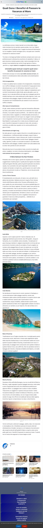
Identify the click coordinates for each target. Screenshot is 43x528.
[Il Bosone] (21, 2)
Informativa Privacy (22, 516)
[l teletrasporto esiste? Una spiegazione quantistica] (21, 470)
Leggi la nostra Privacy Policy (21, 524)
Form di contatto (21, 507)
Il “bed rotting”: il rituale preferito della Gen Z (33, 464)
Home (8, 4)
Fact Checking (21, 502)
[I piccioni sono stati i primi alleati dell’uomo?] (8, 470)
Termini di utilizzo (21, 518)
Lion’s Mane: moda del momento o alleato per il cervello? (33, 476)
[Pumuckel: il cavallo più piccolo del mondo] (21, 459)
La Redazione (21, 500)
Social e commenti (21, 509)
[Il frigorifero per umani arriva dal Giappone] (8, 459)
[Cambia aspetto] (1, 2)
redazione (11, 17)
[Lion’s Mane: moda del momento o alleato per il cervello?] (34, 470)
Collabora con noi (21, 511)
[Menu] (41, 2)
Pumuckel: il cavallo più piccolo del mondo (20, 464)
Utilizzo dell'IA (21, 520)
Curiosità (12, 4)
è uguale (18, 526)
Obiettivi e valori (21, 498)
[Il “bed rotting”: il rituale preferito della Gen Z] (34, 459)
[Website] (10, 445)
